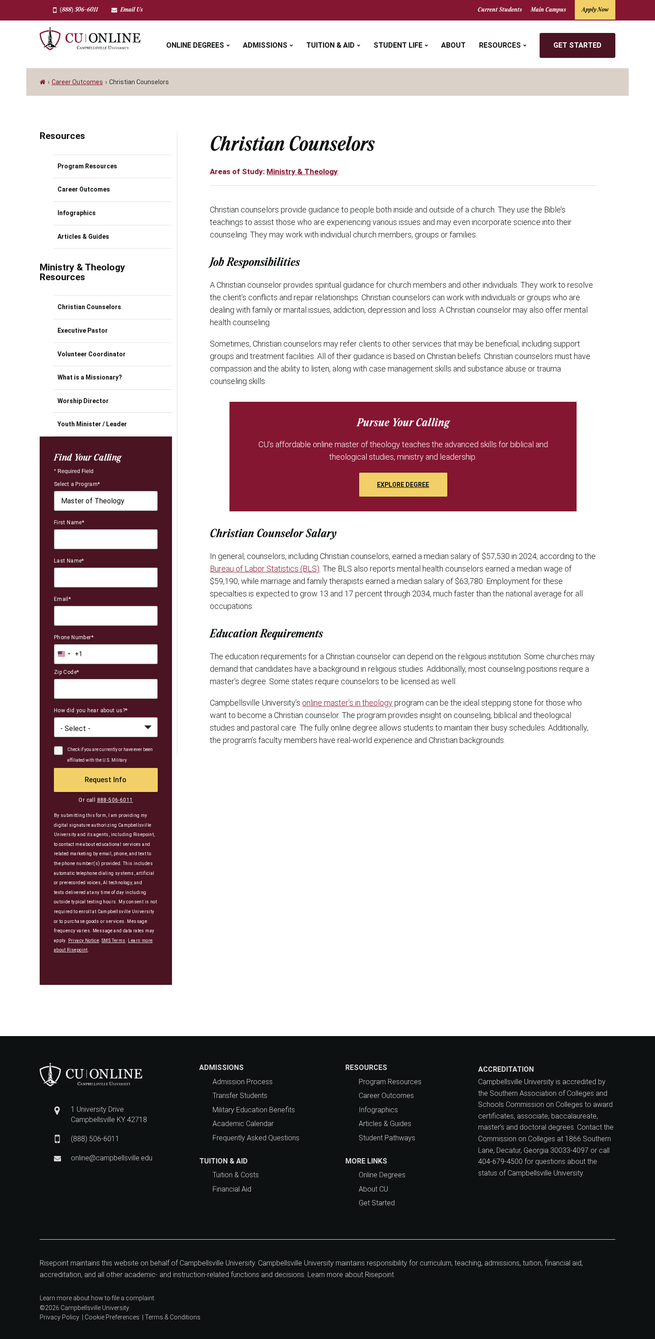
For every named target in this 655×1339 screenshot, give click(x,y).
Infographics (76, 212)
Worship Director (83, 400)
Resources (500, 45)
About (453, 45)
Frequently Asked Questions (256, 1138)
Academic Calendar (243, 1123)
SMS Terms (114, 940)
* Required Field (74, 471)
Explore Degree (403, 484)
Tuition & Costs (236, 1175)
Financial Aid (232, 1189)
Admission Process (243, 1082)
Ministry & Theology (302, 171)
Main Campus (548, 9)
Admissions (265, 45)
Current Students (500, 9)
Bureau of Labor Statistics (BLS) (264, 568)
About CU (373, 1189)
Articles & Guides (83, 236)
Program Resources (87, 166)
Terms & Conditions (173, 1317)
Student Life (397, 45)
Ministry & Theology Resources (82, 272)
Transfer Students (240, 1095)
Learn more (56, 1298)
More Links (366, 1161)
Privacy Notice (83, 940)
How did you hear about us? (91, 710)
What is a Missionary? (89, 377)
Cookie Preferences (112, 1317)
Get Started (577, 45)
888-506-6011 (115, 800)
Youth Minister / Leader (92, 424)
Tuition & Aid (330, 45)
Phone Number (74, 637)
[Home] (43, 82)
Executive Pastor (82, 330)
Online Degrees (195, 45)
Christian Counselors (89, 306)
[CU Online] (90, 38)
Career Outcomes (77, 82)
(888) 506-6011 (79, 9)
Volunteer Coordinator (91, 354)
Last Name (69, 561)
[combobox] (106, 501)
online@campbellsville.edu (111, 1158)
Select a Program (77, 484)
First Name (69, 522)
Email (62, 599)
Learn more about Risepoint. (350, 1274)
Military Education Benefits (254, 1110)
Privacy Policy (59, 1317)
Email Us (131, 9)
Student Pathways (387, 1138)
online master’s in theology (347, 702)
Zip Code (66, 672)
